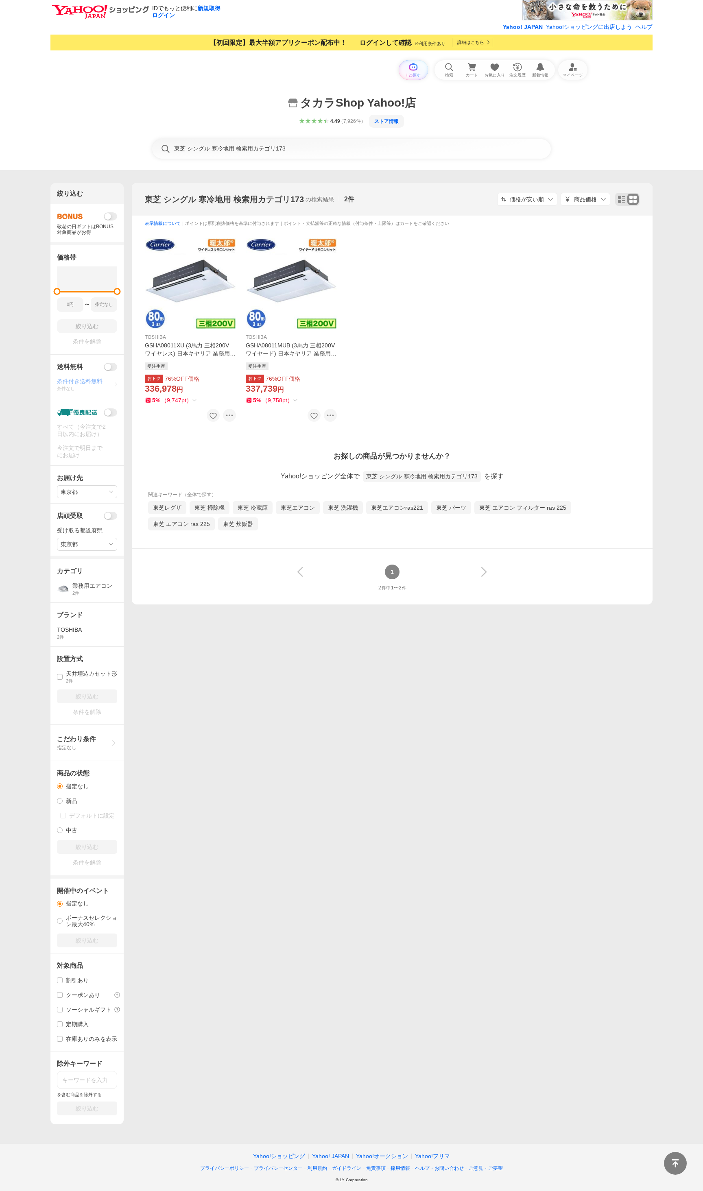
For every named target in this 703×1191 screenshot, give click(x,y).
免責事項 (376, 1168)
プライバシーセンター (278, 1168)
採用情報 (400, 1168)
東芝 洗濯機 (343, 507)
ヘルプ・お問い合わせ (439, 1168)
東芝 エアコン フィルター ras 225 (522, 507)
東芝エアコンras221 (397, 507)
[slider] (57, 291)
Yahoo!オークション (382, 1156)
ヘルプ (644, 27)
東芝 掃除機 (209, 507)
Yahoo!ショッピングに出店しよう (589, 27)
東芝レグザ (167, 507)
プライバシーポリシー (224, 1168)
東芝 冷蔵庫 (253, 507)
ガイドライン (346, 1168)
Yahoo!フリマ (432, 1156)
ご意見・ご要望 (486, 1168)
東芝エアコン (298, 507)
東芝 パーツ (451, 507)
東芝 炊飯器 (238, 524)
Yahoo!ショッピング (279, 1156)
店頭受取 (70, 515)
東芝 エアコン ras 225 (181, 524)
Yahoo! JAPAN (523, 27)
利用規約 (317, 1168)
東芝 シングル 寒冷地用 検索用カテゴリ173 (224, 199)
